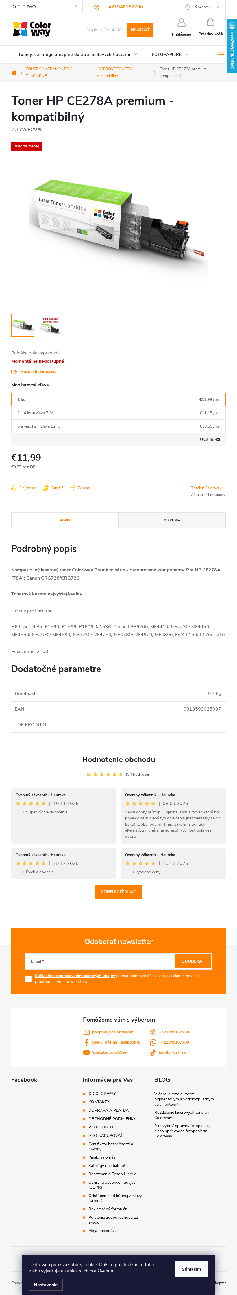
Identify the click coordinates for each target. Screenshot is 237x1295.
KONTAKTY (98, 1102)
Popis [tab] (65, 520)
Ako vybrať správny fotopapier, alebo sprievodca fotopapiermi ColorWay (182, 1131)
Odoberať (193, 961)
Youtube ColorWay (109, 1052)
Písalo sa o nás (101, 1157)
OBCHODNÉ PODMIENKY (112, 1119)
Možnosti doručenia (38, 371)
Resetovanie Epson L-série (112, 1174)
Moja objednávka (103, 1230)
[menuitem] (78, 55)
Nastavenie (46, 1285)
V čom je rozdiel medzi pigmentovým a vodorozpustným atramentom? (184, 1099)
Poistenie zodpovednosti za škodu (113, 1220)
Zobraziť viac (118, 892)
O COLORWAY (23, 7)
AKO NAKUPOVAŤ (105, 1135)
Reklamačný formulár (107, 1209)
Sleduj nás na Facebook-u (116, 1042)
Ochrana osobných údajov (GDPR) (112, 1185)
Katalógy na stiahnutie (108, 1165)
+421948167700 (174, 1032)
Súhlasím (191, 1269)
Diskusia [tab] (172, 520)
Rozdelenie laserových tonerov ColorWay (181, 1115)
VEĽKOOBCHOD (103, 1127)
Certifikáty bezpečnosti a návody (110, 1146)
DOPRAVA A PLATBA (108, 1110)
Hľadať (140, 30)
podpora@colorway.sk (112, 1032)
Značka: (206, 488)
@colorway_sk (172, 1052)
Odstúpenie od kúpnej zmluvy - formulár (116, 1198)
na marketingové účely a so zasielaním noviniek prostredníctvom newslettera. (118, 978)
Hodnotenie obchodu (118, 759)
